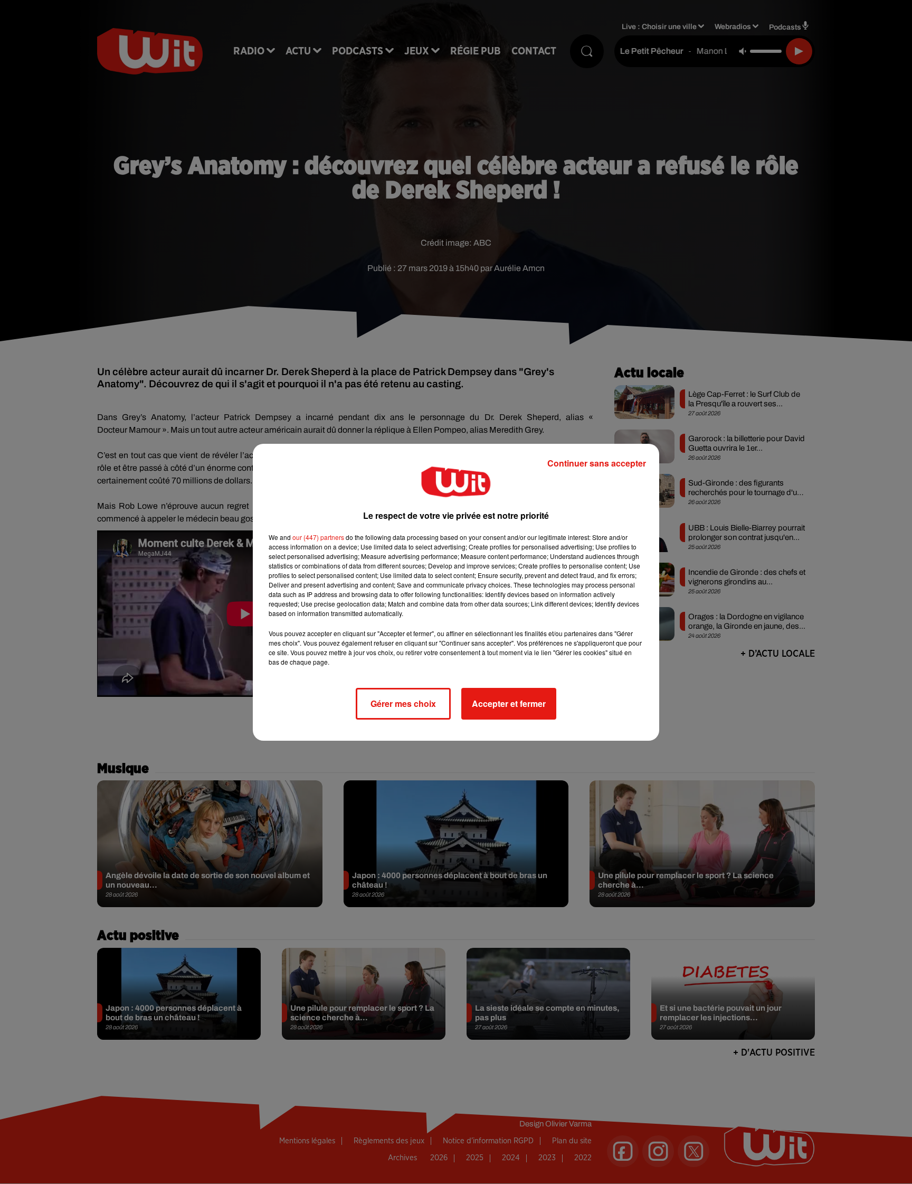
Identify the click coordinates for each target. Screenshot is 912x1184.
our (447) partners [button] (318, 537)
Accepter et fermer (509, 703)
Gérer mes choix (403, 703)
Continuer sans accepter (596, 463)
